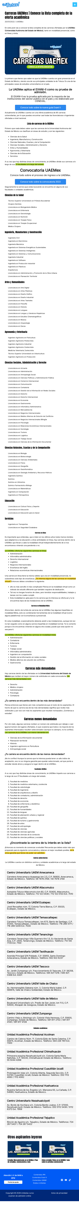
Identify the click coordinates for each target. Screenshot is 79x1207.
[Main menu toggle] (75, 4)
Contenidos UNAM (39, 1180)
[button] (13, 1182)
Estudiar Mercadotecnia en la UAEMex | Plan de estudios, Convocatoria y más (23, 1161)
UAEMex (19, 22)
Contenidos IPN (39, 1175)
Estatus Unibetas (39, 1183)
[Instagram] (62, 1180)
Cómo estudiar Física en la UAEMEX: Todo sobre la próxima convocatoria (56, 1161)
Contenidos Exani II (39, 1177)
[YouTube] (66, 1180)
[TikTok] (70, 1180)
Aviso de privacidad (59, 1193)
